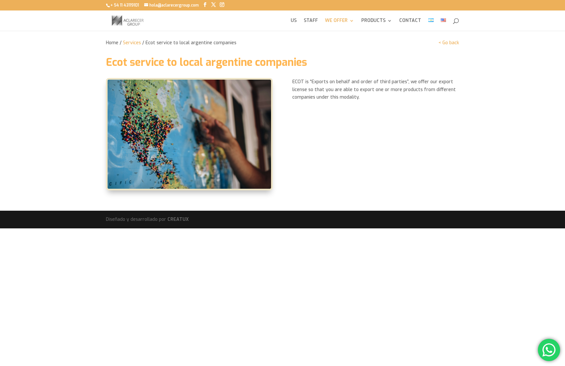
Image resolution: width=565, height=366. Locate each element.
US (294, 21)
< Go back (448, 43)
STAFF (311, 21)
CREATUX (178, 219)
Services (132, 43)
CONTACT (410, 21)
